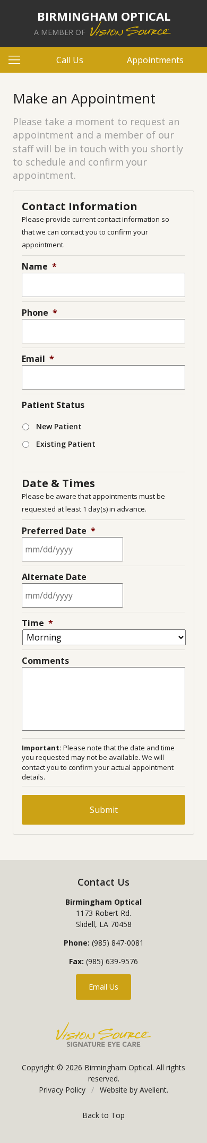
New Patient (59, 426)
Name (39, 266)
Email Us (103, 987)
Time (37, 623)
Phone (39, 312)
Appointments (155, 60)
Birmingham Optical (118, 1067)
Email (38, 359)
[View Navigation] (18, 60)
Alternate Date (54, 577)
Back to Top (103, 1115)
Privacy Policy (62, 1090)
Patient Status (53, 405)
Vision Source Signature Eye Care (103, 1034)
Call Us (69, 60)
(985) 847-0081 (118, 943)
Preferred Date (59, 530)
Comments (45, 660)
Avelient (153, 1090)
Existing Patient (66, 444)
